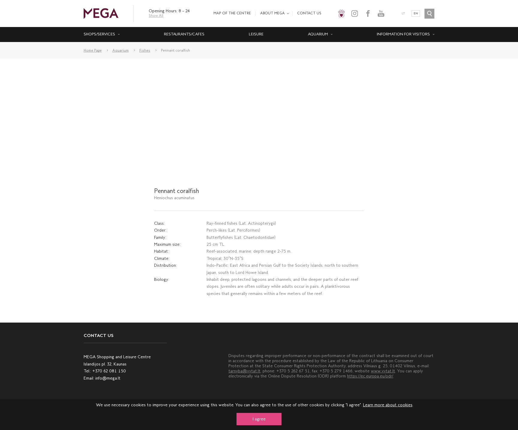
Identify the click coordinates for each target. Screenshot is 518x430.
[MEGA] (101, 13)
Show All (156, 16)
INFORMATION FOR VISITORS (403, 34)
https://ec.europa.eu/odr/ (370, 376)
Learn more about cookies (387, 404)
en (416, 13)
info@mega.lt (108, 378)
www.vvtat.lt (383, 371)
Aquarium (318, 34)
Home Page (93, 50)
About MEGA (272, 13)
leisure (256, 34)
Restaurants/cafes (184, 34)
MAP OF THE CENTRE (232, 13)
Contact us (309, 13)
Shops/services (99, 34)
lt (403, 13)
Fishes (144, 50)
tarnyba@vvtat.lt (244, 371)
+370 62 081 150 (109, 371)
